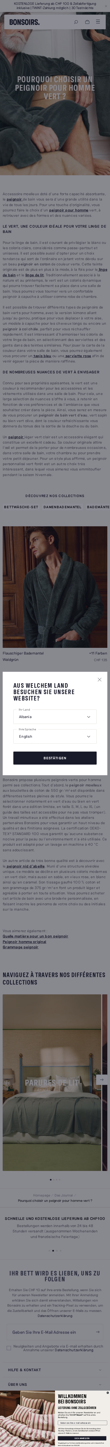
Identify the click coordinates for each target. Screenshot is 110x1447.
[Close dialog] (108, 1393)
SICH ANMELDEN (82, 1438)
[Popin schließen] (99, 679)
